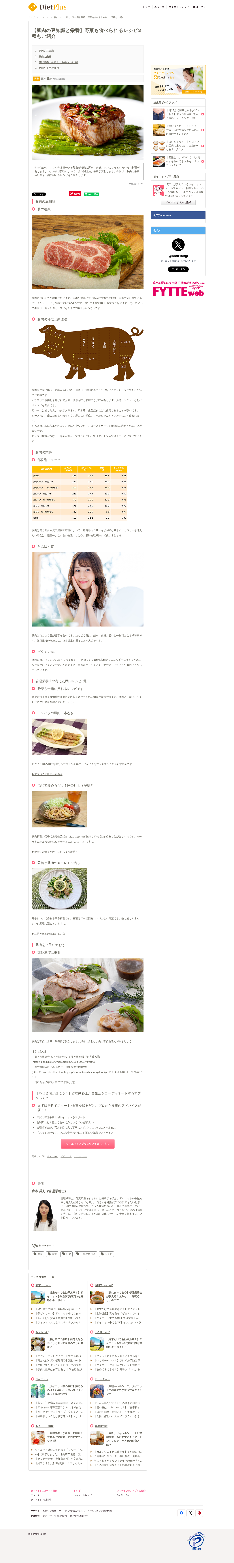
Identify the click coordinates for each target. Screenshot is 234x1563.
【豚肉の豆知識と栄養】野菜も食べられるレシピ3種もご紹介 (93, 17)
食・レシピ (52, 1156)
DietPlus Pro (123, 1495)
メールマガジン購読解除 (100, 1510)
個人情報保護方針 (79, 1516)
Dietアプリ (199, 6)
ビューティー (80, 1156)
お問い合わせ (49, 1510)
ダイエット (66, 1156)
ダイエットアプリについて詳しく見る (88, 1143)
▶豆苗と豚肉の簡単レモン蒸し (50, 933)
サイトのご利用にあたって (72, 1510)
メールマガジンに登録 (178, 202)
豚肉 (56, 17)
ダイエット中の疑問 (41, 1499)
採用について (60, 1516)
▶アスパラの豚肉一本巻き (47, 774)
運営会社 (47, 1516)
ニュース (159, 6)
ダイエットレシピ (179, 6)
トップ (146, 6)
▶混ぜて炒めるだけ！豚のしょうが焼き (55, 851)
